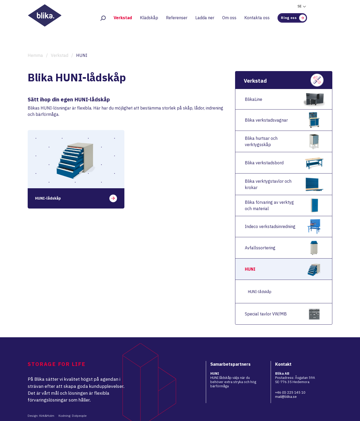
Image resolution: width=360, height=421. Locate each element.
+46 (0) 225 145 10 (290, 392)
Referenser (176, 17)
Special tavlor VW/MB (266, 313)
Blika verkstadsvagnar (266, 120)
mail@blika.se (286, 396)
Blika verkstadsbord (264, 162)
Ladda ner (204, 17)
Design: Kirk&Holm (41, 416)
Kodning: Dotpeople (72, 416)
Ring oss (288, 18)
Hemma (35, 55)
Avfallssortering (260, 247)
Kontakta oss (257, 17)
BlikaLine (253, 99)
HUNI (250, 269)
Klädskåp (149, 17)
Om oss (229, 17)
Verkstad (123, 17)
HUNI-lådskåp (259, 291)
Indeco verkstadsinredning (270, 226)
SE (300, 6)
